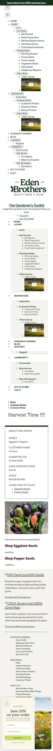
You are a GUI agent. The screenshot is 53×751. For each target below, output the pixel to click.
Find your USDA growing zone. (20, 626)
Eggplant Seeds (22, 488)
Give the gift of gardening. (18, 597)
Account (24, 215)
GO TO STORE (27, 218)
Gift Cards (36, 575)
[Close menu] (7, 15)
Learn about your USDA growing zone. (26, 2)
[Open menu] (7, 7)
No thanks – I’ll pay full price (18, 742)
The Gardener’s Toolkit (26, 205)
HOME (13, 21)
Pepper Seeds (21, 492)
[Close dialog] (49, 699)
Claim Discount (18, 738)
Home (13, 402)
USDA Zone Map (24, 605)
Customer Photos (18, 405)
